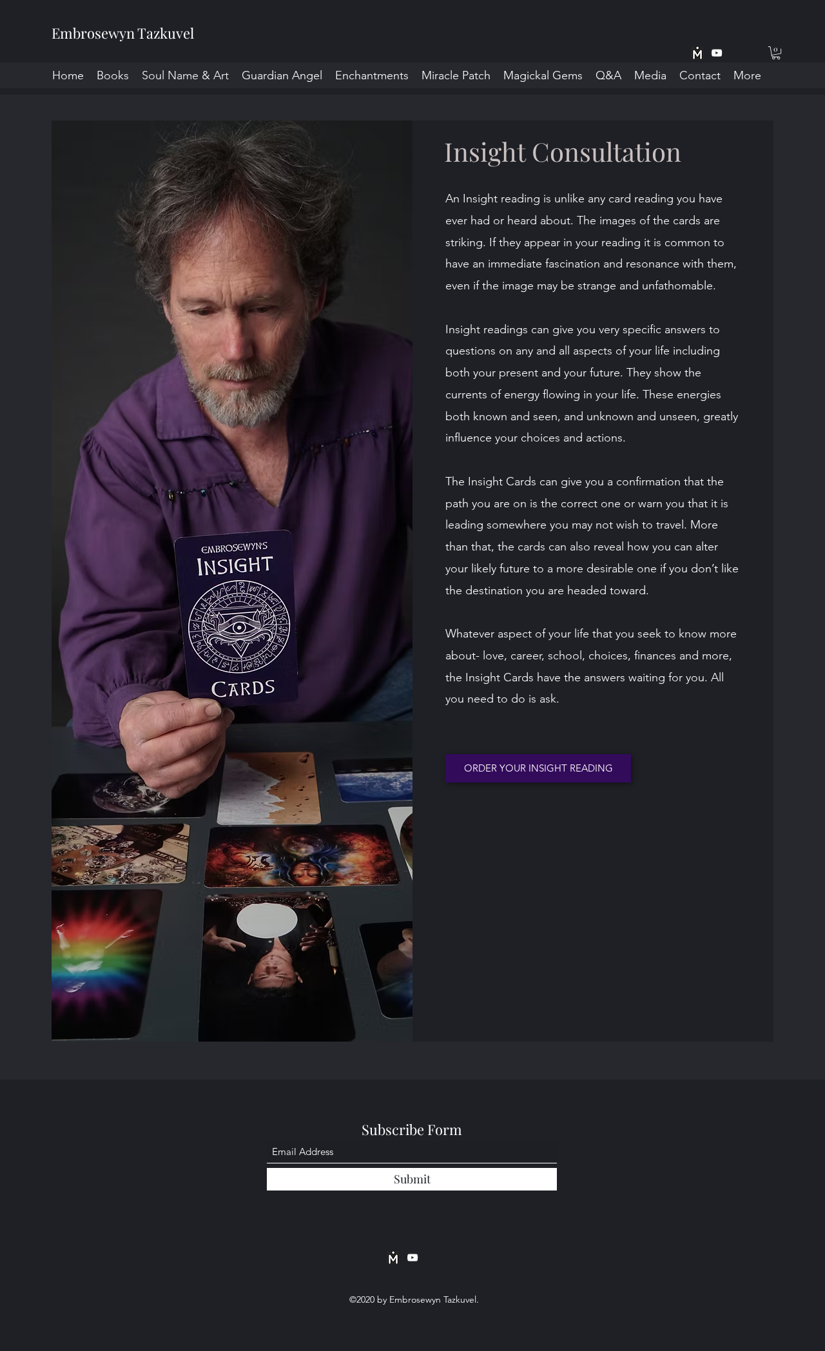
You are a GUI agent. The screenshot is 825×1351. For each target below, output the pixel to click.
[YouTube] (716, 52)
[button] (776, 52)
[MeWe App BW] (697, 52)
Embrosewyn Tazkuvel (123, 33)
